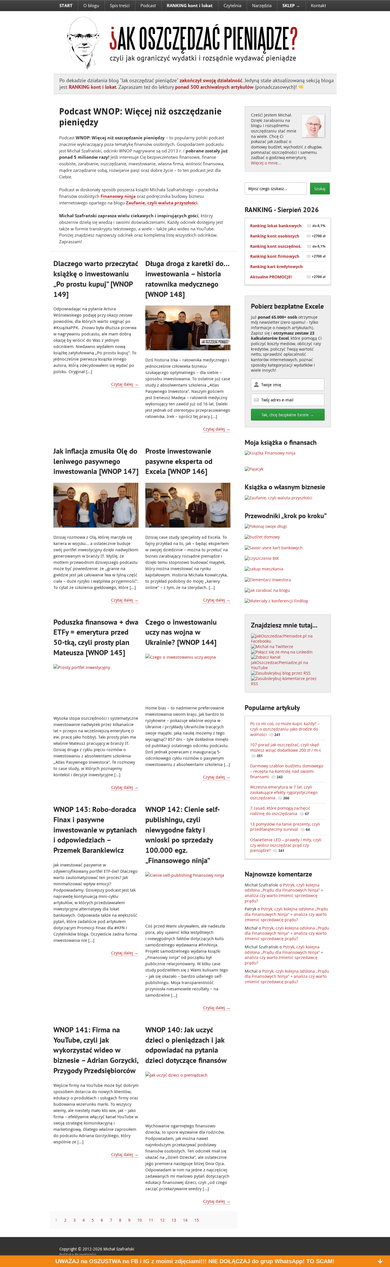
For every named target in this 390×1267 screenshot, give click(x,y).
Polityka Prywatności (77, 1254)
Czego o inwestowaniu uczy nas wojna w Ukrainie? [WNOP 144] (181, 632)
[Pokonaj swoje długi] (266, 526)
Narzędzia (262, 5)
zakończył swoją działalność (211, 80)
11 (151, 1220)
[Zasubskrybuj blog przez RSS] (281, 673)
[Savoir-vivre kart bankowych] (274, 547)
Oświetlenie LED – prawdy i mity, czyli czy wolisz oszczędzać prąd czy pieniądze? (285, 845)
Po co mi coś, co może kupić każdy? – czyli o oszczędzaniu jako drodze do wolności (284, 729)
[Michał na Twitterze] (272, 646)
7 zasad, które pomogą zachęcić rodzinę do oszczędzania (280, 810)
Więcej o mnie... (266, 163)
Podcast (148, 5)
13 (174, 1220)
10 (139, 1220)
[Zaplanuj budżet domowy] (262, 537)
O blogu (91, 5)
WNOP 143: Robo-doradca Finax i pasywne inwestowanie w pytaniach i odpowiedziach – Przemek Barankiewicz (95, 830)
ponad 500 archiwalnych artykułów (214, 87)
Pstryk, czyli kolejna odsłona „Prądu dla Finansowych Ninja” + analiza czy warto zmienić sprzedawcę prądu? (284, 893)
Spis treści (120, 5)
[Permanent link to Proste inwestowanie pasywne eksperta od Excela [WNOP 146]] (187, 505)
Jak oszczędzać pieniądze (178, 42)
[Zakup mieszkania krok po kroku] (264, 569)
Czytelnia (232, 5)
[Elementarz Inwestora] (268, 579)
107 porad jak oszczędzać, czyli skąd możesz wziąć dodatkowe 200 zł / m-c (285, 750)
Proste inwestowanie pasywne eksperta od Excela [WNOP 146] (178, 461)
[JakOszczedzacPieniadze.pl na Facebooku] (288, 641)
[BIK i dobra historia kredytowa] (262, 558)
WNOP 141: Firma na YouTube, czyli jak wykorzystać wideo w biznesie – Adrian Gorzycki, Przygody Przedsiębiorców (95, 1050)
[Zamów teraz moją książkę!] (270, 453)
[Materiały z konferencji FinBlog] (276, 601)
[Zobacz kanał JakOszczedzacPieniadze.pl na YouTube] (288, 667)
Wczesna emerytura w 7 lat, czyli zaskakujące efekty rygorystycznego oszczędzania (283, 792)
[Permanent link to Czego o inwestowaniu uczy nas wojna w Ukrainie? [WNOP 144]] (187, 676)
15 (196, 1220)
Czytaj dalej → (124, 384)
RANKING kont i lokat (92, 87)
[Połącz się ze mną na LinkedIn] (282, 652)
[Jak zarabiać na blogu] (267, 590)
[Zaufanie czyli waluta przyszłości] (278, 497)
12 (162, 1220)
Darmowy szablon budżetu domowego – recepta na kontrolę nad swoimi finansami (286, 771)
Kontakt (318, 5)
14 (185, 1220)
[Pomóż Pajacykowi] (254, 469)
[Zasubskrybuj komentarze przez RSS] (288, 683)
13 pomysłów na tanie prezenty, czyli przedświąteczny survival (285, 826)
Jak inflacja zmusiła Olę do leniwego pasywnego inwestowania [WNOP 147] (95, 461)
